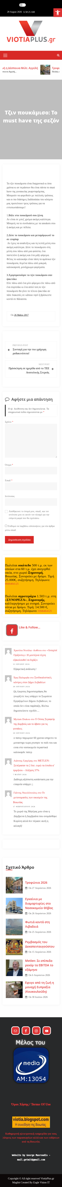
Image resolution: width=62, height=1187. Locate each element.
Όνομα (9, 465)
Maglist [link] (16, 1182)
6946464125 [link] (12, 583)
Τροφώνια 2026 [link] (36, 882)
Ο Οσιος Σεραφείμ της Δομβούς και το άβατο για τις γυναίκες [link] (34, 724)
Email (8, 480)
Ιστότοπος (10, 496)
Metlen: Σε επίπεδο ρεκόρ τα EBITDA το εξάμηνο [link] (39, 965)
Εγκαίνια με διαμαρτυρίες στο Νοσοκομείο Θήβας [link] (39, 903)
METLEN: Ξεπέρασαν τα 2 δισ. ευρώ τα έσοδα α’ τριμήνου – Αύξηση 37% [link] (34, 765)
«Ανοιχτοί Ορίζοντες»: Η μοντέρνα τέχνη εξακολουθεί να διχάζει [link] (35, 655)
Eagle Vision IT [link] (41, 1182)
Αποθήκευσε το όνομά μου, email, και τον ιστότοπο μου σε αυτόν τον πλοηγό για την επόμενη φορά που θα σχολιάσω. (29, 514)
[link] (57, 12)
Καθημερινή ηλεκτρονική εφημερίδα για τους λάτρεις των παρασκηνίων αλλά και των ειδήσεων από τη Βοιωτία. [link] (31, 1137)
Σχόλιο (9, 422)
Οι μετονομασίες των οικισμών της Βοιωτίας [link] (30, 797)
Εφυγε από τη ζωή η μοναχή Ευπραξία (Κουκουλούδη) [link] (39, 987)
